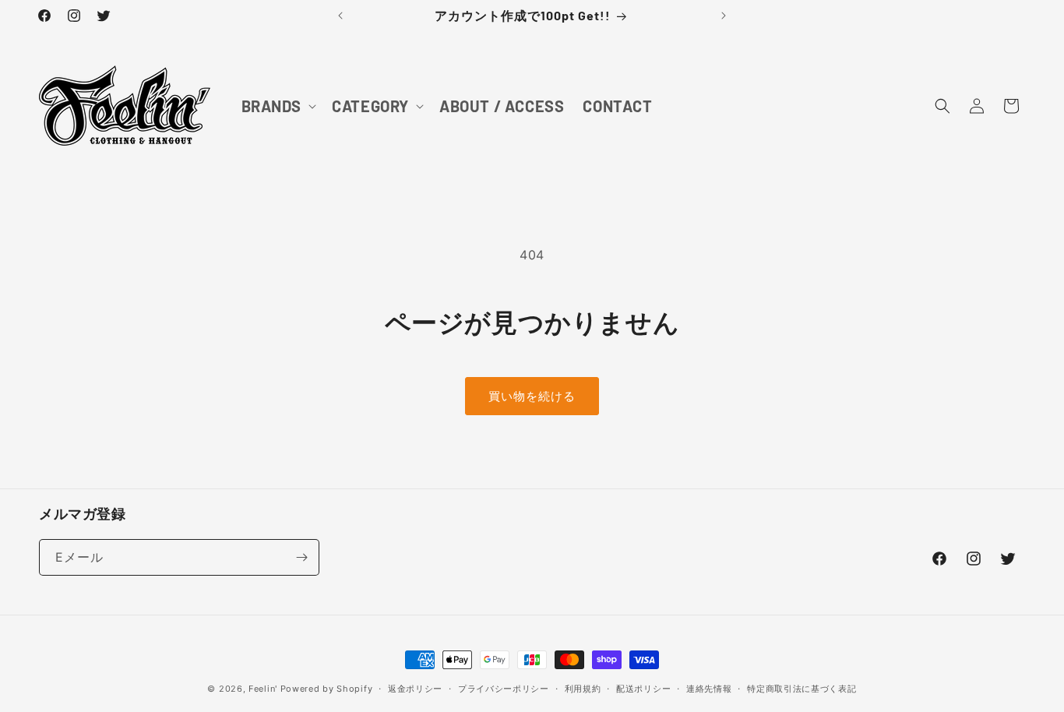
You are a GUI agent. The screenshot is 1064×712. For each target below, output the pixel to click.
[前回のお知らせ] (340, 15)
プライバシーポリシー (503, 688)
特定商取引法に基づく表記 (801, 688)
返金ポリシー (415, 688)
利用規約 (583, 688)
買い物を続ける (532, 396)
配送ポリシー (643, 688)
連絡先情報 (709, 688)
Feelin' (262, 688)
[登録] (301, 557)
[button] (277, 105)
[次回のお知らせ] (723, 15)
